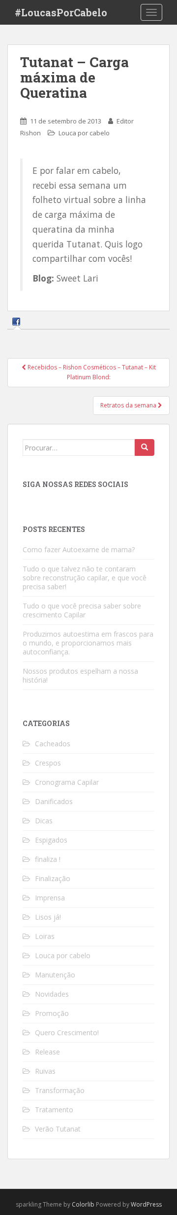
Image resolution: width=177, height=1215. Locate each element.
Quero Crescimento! (67, 1032)
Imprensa (50, 897)
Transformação (60, 1090)
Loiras (45, 936)
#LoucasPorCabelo (61, 12)
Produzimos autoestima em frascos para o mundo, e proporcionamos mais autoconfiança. (88, 642)
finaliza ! (47, 859)
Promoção (52, 1013)
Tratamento (54, 1109)
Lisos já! (48, 917)
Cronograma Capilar (67, 782)
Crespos (48, 763)
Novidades (52, 994)
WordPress (146, 1204)
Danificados (54, 801)
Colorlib (83, 1204)
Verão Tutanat (58, 1129)
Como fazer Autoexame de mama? (79, 549)
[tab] (17, 321)
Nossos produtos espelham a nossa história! (80, 675)
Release (47, 1051)
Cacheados (52, 743)
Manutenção (55, 974)
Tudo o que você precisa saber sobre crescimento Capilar (82, 610)
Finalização (52, 878)
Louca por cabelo (84, 132)
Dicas (44, 820)
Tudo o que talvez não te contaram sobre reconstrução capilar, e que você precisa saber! (85, 577)
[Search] (144, 447)
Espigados (51, 840)
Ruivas (45, 1071)
